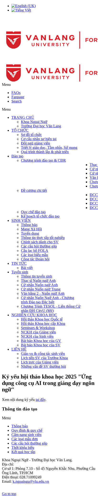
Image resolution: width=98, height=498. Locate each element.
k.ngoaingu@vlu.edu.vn (31, 481)
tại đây (40, 400)
